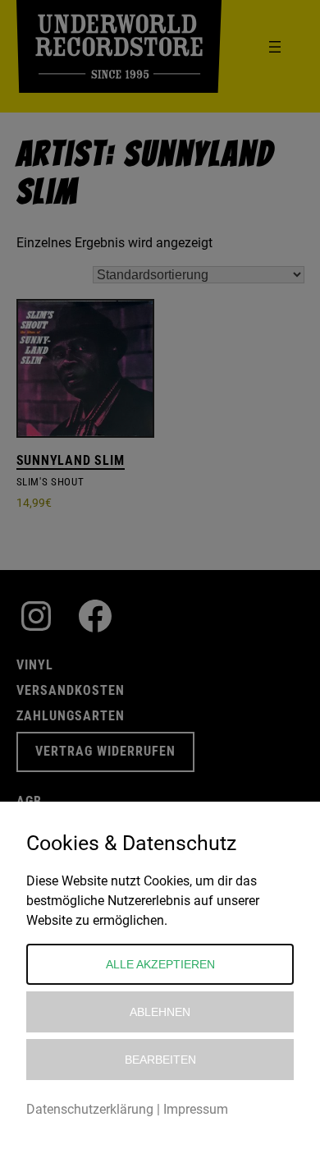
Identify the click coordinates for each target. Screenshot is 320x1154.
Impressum (195, 1109)
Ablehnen (160, 1011)
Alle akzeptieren (160, 964)
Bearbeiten (160, 1059)
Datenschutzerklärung (89, 1109)
